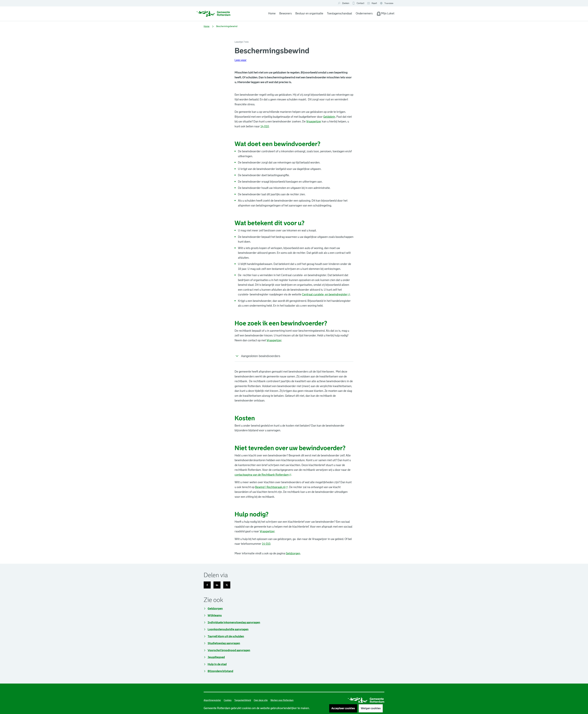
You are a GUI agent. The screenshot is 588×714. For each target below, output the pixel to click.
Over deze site (261, 700)
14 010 (264, 126)
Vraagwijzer (313, 121)
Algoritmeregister (212, 700)
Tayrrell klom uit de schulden (226, 636)
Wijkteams (215, 615)
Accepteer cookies (343, 708)
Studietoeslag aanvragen (224, 643)
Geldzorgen (293, 553)
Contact (360, 3)
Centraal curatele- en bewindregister (326, 294)
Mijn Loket (385, 14)
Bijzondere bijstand (220, 671)
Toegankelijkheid (242, 700)
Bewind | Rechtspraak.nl (271, 487)
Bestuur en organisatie (309, 13)
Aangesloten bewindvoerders (260, 356)
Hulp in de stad (217, 664)
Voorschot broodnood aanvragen (229, 650)
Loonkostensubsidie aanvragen (228, 629)
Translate (387, 3)
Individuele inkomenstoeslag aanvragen (234, 622)
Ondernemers (364, 13)
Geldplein (329, 116)
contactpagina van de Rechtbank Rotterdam (263, 474)
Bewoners (285, 13)
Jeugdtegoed (216, 657)
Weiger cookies (371, 708)
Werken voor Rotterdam (282, 700)
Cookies (228, 700)
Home (272, 13)
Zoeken (345, 3)
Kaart (372, 3)
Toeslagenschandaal (339, 13)
